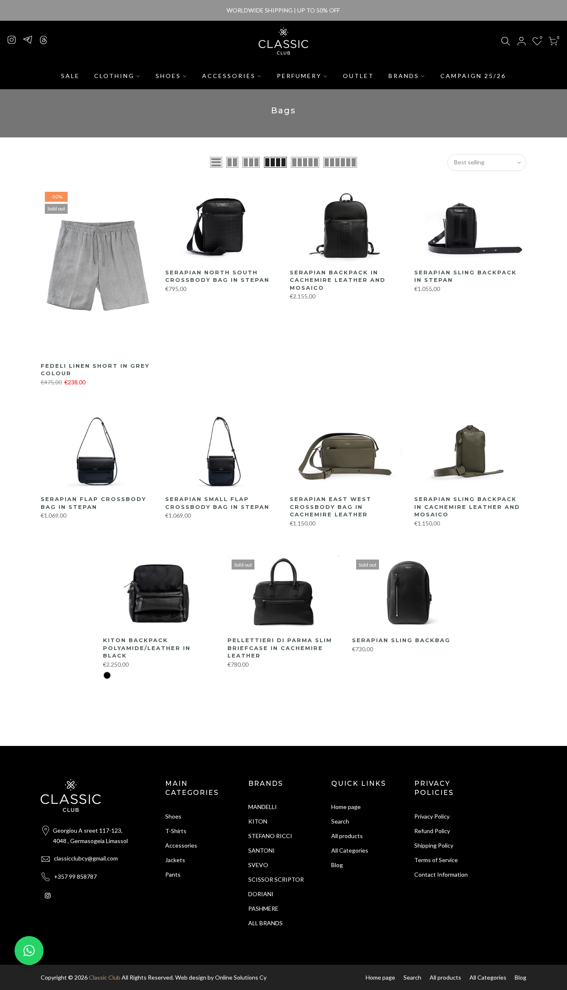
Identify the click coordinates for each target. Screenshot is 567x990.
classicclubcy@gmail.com (86, 858)
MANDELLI (262, 806)
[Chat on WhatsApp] (29, 950)
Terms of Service (436, 859)
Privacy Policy (432, 816)
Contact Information (441, 874)
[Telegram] (27, 39)
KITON (257, 821)
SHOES (168, 75)
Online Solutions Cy (240, 977)
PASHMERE (263, 908)
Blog (337, 864)
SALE (70, 75)
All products (347, 835)
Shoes (173, 816)
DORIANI (261, 893)
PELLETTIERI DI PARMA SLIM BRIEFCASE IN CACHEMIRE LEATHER (279, 648)
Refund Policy (432, 830)
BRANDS (404, 75)
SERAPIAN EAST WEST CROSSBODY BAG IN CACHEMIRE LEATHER (330, 507)
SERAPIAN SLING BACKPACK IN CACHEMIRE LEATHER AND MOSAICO (467, 507)
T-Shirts (175, 830)
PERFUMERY (299, 75)
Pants (173, 874)
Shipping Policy (433, 845)
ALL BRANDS (265, 922)
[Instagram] (11, 39)
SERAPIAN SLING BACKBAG (401, 640)
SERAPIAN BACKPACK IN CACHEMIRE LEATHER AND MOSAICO (338, 280)
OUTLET (358, 75)
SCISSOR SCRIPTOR (276, 879)
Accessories (181, 845)
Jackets (175, 859)
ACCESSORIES (229, 75)
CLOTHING (114, 75)
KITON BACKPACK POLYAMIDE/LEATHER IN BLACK (147, 648)
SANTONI (261, 850)
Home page (346, 806)
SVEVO (258, 864)
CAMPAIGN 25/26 (473, 75)
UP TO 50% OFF (318, 10)
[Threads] (43, 39)
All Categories (349, 850)
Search (340, 821)
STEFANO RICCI (270, 835)
